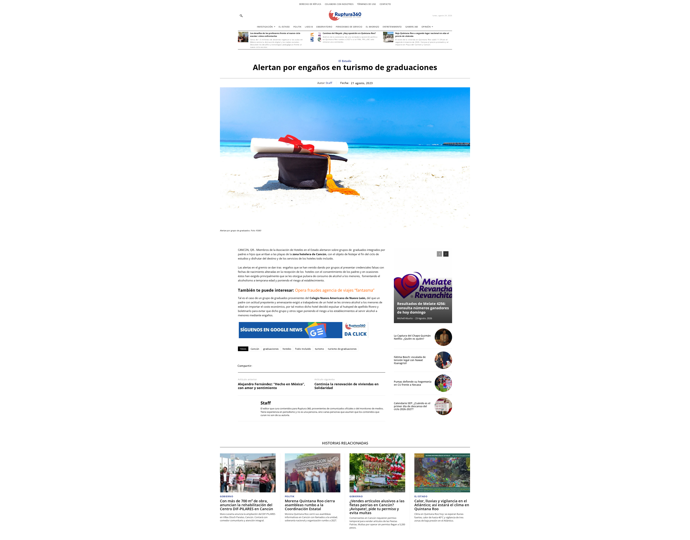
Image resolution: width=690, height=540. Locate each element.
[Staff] (246, 408)
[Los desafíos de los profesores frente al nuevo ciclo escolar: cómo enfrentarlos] (243, 37)
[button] (241, 15)
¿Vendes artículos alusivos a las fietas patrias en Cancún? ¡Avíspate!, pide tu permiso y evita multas (376, 506)
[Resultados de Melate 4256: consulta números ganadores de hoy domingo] (423, 285)
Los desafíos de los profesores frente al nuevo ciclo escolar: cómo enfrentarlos (275, 34)
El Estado (345, 61)
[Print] (291, 365)
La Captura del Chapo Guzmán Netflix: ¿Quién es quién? (412, 337)
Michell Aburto (405, 318)
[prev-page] (439, 254)
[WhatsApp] (275, 365)
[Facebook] (258, 365)
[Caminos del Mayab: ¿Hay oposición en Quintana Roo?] (315, 37)
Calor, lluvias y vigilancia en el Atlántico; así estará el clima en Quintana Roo (441, 504)
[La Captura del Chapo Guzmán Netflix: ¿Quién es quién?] (443, 337)
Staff (329, 82)
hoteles (287, 348)
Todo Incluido (303, 348)
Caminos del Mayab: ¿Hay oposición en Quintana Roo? (349, 33)
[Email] (283, 365)
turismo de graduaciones (342, 348)
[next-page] (445, 254)
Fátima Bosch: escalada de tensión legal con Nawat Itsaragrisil (410, 360)
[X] (266, 365)
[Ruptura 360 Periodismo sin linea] (345, 15)
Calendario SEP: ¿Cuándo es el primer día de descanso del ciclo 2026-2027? (412, 406)
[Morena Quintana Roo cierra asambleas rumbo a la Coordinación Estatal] (313, 472)
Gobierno (226, 496)
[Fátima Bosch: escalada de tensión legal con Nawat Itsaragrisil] (443, 360)
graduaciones (271, 348)
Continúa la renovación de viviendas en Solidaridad (346, 386)
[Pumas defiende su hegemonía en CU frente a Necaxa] (443, 383)
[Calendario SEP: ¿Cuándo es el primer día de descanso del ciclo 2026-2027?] (443, 406)
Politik (290, 496)
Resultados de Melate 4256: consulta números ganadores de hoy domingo (423, 308)
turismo (319, 348)
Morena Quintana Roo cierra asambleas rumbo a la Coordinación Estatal (310, 504)
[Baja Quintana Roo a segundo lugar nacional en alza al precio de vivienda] (388, 37)
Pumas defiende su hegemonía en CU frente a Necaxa (412, 383)
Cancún (255, 348)
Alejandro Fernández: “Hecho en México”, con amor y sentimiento (271, 386)
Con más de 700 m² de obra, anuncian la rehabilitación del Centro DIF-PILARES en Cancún (246, 504)
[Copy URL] (299, 365)
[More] (308, 365)
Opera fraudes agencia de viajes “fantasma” (334, 290)
